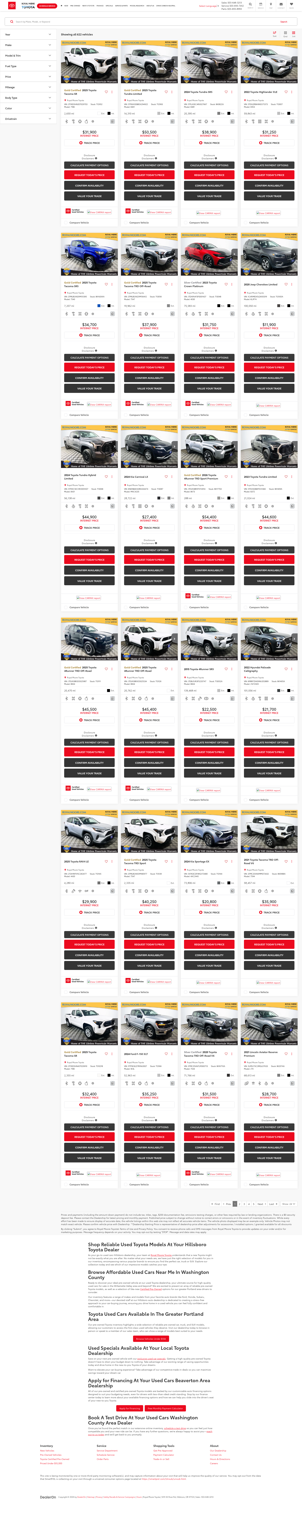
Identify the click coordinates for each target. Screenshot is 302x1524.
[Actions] (112, 92)
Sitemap (91, 1497)
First (216, 1204)
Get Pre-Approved (162, 1450)
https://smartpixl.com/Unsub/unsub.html (164, 1478)
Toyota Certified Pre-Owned (54, 1459)
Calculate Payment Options (89, 165)
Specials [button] (109, 5)
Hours (139, 1497)
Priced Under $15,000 (51, 1463)
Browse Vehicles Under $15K (151, 1338)
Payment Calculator (163, 1454)
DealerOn (81, 1497)
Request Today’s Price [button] (89, 175)
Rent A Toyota (88, 5)
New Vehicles (47, 1450)
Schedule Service (47, 6)
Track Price (92, 142)
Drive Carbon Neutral (165, 5)
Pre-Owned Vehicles (51, 1454)
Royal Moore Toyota (161, 1255)
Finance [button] (100, 5)
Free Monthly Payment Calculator (165, 1408)
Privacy (99, 1497)
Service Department (107, 1450)
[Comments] (112, 121)
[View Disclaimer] (93, 121)
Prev (227, 1204)
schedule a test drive (175, 1428)
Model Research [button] (137, 5)
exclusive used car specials (151, 1358)
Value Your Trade (89, 196)
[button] (115, 61)
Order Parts (103, 1459)
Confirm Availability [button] (89, 185)
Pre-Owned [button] (75, 5)
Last (272, 1204)
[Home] (61, 5)
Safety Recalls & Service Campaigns (119, 1497)
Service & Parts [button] (121, 5)
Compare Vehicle (79, 222)
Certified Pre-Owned (151, 1289)
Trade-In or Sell (161, 1459)
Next (261, 1204)
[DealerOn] (48, 1496)
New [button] (66, 5)
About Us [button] (150, 5)
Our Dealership (218, 1450)
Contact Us (216, 1454)
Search (283, 21)
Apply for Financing (129, 1408)
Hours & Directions (220, 1459)
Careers (214, 1463)
